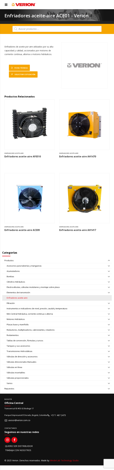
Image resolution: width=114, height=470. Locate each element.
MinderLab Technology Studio (64, 460)
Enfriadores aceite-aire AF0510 (22, 156)
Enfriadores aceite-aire (14, 153)
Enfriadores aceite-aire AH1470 (77, 156)
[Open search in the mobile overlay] (57, 29)
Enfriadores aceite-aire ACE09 (22, 230)
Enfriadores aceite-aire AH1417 (77, 230)
